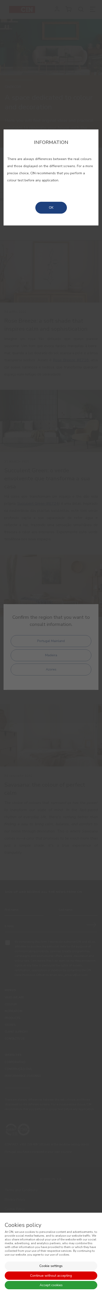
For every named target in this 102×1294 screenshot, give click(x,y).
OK (51, 207)
